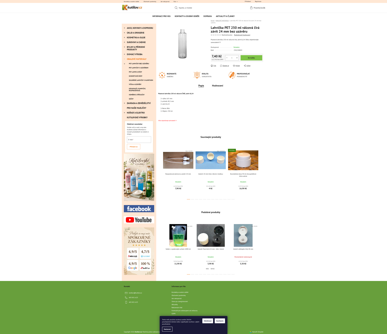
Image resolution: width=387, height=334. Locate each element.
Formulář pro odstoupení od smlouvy (184, 311)
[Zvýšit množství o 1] (236, 57)
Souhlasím (219, 321)
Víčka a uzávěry (135, 84)
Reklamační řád (177, 307)
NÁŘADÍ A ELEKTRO (136, 112)
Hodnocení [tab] (217, 85)
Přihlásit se (133, 147)
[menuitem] (161, 16)
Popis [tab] (201, 85)
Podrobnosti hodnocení (242, 35)
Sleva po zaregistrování (180, 301)
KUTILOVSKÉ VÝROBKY (137, 117)
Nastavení (167, 329)
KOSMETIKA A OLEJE (136, 37)
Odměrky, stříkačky (136, 95)
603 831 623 (133, 297)
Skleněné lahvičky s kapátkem (141, 80)
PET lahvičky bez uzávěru (139, 64)
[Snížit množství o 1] (226, 57)
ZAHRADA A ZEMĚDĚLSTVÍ (139, 103)
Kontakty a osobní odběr (131, 1)
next (261, 173)
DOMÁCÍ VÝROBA (134, 54)
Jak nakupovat (165, 1)
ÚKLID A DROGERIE (135, 32)
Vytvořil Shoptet (257, 332)
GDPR (174, 314)
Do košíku (251, 58)
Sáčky (131, 99)
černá (212, 269)
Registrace (258, 1)
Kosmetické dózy (135, 76)
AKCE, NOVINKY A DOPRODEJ (140, 28)
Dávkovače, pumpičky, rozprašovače (137, 89)
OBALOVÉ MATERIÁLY (136, 59)
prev (159, 173)
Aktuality (175, 304)
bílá (207, 269)
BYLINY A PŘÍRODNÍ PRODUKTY (136, 48)
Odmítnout (208, 321)
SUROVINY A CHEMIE (136, 42)
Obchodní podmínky (150, 1)
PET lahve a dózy (135, 72)
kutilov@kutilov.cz (135, 293)
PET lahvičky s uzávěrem (138, 68)
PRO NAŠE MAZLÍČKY (136, 108)
